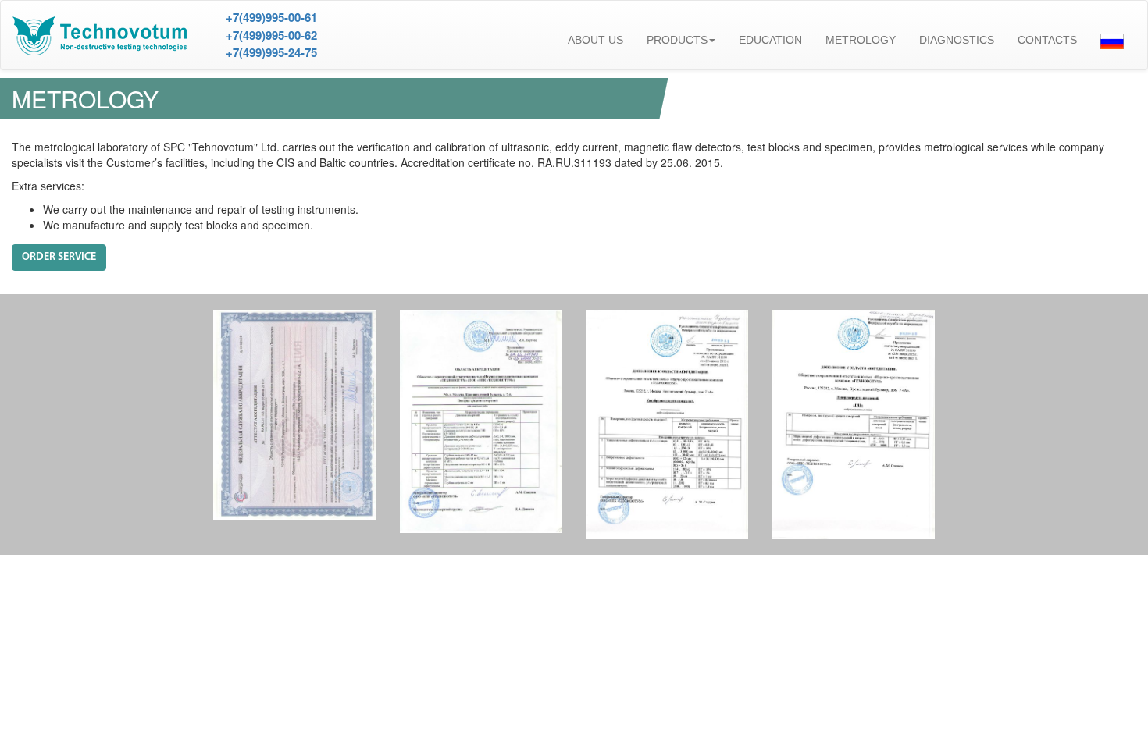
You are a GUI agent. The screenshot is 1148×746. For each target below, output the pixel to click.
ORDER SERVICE (59, 257)
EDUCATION (770, 40)
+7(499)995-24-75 (271, 52)
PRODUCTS (677, 40)
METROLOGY (860, 40)
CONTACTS (1047, 40)
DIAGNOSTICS (956, 40)
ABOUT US (595, 40)
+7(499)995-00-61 (271, 17)
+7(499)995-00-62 (271, 35)
